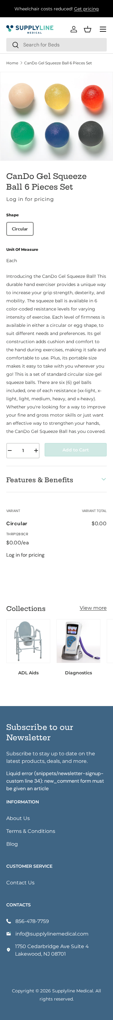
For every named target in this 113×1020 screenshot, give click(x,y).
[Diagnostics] (78, 641)
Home (12, 63)
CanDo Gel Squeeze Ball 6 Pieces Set (58, 63)
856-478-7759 (32, 921)
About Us (18, 818)
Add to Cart (75, 450)
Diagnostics (78, 673)
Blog (12, 843)
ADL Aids (28, 673)
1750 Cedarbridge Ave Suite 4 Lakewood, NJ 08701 (52, 950)
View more (93, 607)
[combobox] (56, 44)
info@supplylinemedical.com (52, 933)
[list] (56, 116)
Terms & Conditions (30, 831)
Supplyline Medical (72, 991)
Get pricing (86, 9)
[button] (87, 29)
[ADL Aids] (28, 641)
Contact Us (20, 882)
